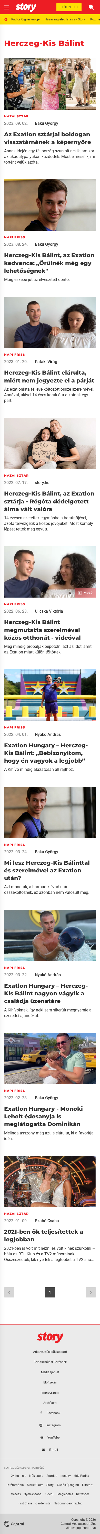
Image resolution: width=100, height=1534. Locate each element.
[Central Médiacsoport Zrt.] (14, 1524)
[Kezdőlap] (25, 7)
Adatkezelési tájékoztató (50, 1352)
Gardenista (43, 1503)
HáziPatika (81, 1476)
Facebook (53, 1413)
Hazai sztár (16, 116)
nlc (24, 1476)
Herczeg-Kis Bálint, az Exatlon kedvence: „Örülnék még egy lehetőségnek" (49, 263)
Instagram (53, 1425)
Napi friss (14, 237)
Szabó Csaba (47, 1220)
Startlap (51, 1476)
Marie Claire (35, 1485)
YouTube (53, 1437)
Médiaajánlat (50, 1372)
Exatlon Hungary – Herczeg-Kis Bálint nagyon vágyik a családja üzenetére (46, 993)
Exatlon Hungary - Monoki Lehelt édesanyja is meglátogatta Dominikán (43, 1116)
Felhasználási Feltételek (50, 1362)
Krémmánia (15, 1485)
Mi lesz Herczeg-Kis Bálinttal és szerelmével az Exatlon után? (47, 870)
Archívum (50, 1403)
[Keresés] (91, 7)
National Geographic (68, 1503)
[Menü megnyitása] (6, 7)
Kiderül (49, 1494)
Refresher (82, 1494)
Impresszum (50, 1392)
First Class (25, 1503)
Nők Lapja (36, 1476)
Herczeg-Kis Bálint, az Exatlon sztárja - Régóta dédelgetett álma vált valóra (49, 501)
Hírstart (87, 1485)
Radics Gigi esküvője (25, 19)
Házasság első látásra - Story (65, 19)
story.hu (42, 482)
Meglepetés (65, 1494)
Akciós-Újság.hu (68, 1485)
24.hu (15, 1476)
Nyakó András (48, 734)
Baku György (46, 123)
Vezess (16, 1494)
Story (50, 1485)
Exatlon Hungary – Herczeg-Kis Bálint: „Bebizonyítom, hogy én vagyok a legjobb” (46, 753)
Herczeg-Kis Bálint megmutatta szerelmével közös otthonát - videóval (42, 630)
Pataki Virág (46, 361)
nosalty (66, 1476)
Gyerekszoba (33, 1494)
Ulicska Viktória (49, 611)
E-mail (53, 1450)
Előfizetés (69, 7)
